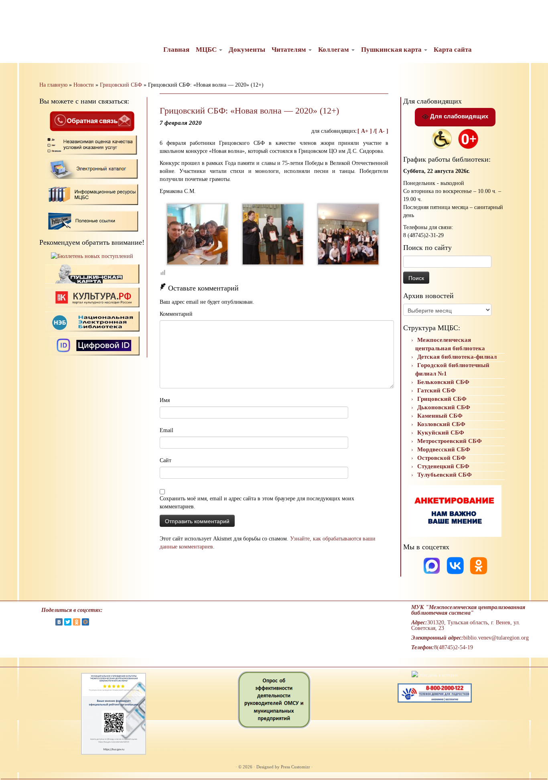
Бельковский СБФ (443, 382)
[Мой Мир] (85, 622)
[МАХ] (432, 565)
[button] (13, 12)
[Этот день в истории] (435, 674)
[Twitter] (67, 622)
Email (166, 430)
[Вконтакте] (456, 565)
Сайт (165, 460)
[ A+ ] (365, 131)
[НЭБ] (92, 297)
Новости (83, 85)
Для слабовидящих (458, 116)
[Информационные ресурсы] (92, 194)
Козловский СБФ (441, 424)
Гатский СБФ (436, 390)
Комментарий (176, 314)
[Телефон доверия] (435, 692)
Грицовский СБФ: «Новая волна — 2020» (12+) (249, 111)
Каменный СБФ (440, 415)
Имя (165, 400)
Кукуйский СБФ (440, 432)
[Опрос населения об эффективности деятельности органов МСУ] (274, 699)
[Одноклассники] (478, 565)
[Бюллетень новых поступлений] (92, 256)
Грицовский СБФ (121, 85)
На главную (53, 85)
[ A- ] (381, 131)
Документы (247, 49)
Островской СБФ (441, 458)
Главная (176, 49)
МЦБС (207, 49)
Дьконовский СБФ (443, 407)
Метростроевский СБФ (449, 441)
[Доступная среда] (441, 138)
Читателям (290, 49)
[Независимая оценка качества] (92, 145)
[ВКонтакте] (59, 622)
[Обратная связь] (92, 121)
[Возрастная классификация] (468, 138)
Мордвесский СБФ (443, 449)
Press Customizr (295, 766)
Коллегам (334, 49)
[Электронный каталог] (92, 169)
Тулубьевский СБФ (444, 474)
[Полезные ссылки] (92, 220)
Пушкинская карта (392, 49)
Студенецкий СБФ (443, 466)
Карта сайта (453, 49)
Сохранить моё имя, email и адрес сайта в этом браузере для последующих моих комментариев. (257, 503)
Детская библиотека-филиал (457, 356)
